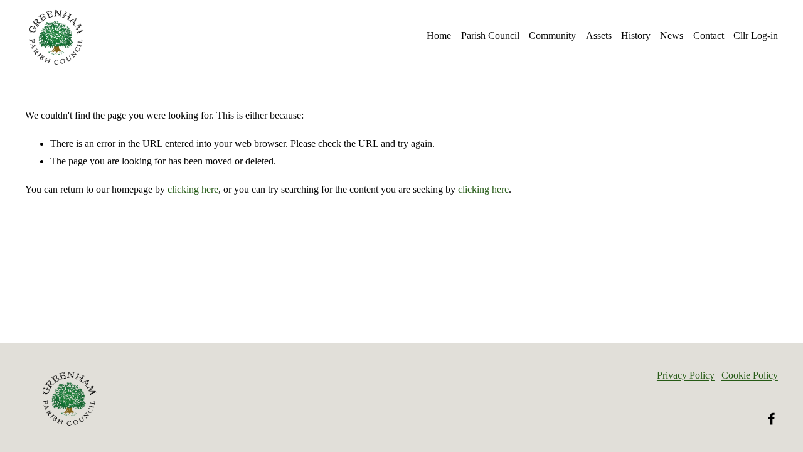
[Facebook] (771, 418)
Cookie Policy (749, 375)
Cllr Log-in (755, 35)
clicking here (193, 189)
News (671, 35)
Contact (708, 35)
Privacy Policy (686, 375)
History (636, 35)
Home (439, 35)
